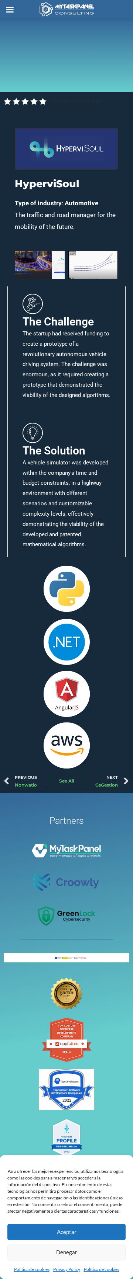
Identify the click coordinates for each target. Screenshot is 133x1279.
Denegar (66, 1252)
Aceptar (66, 1232)
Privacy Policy (66, 1269)
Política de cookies (32, 1269)
